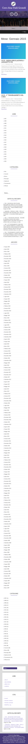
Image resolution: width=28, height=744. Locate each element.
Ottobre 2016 (7, 403)
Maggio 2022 (7, 315)
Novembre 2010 (7, 519)
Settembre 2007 (7, 578)
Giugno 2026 (7, 246)
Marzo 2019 (6, 346)
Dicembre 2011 (7, 504)
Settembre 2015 (7, 424)
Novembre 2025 (7, 258)
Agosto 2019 (7, 339)
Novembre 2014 (7, 443)
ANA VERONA (8, 682)
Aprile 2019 (6, 343)
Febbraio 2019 (7, 348)
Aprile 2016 (6, 410)
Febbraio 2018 (7, 367)
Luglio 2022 (6, 313)
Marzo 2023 (6, 303)
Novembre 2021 (7, 322)
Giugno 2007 (7, 580)
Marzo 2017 (6, 391)
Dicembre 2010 (7, 516)
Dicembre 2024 (7, 270)
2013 (5, 132)
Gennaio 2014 (7, 462)
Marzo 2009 (6, 552)
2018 (5, 144)
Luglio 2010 (6, 528)
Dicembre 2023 (7, 289)
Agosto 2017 (7, 381)
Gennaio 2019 (7, 351)
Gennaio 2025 (7, 268)
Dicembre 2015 (7, 417)
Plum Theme (16, 735)
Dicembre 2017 (7, 372)
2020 (5, 149)
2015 (5, 137)
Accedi (6, 698)
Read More (4, 74)
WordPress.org (8, 704)
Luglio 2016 (6, 405)
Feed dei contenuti (9, 700)
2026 (5, 643)
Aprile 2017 (6, 388)
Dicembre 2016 (7, 398)
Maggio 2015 (7, 431)
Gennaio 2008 (7, 571)
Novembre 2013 (7, 467)
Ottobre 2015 (7, 422)
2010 (5, 125)
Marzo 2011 (6, 512)
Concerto (6, 174)
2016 (5, 140)
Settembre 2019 (7, 336)
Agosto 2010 (7, 526)
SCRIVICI (7, 686)
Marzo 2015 (6, 436)
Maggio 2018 (7, 362)
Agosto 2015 (7, 426)
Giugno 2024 (7, 280)
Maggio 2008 (7, 566)
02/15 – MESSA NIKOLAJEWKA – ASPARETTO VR (13, 61)
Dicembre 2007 (7, 573)
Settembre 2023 (7, 294)
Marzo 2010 (6, 531)
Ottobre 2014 (7, 445)
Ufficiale (6, 185)
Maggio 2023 (7, 301)
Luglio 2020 (6, 325)
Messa (5, 176)
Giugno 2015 (7, 429)
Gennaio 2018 (7, 369)
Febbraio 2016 (7, 412)
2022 (5, 154)
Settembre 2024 (7, 277)
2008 (5, 121)
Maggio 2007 (7, 583)
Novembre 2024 (7, 272)
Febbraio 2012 (7, 500)
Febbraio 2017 (7, 393)
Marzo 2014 (6, 457)
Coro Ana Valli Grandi (14, 7)
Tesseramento (7, 183)
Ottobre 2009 (7, 540)
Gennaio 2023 (7, 308)
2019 (5, 147)
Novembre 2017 (7, 374)
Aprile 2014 (6, 455)
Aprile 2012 (6, 495)
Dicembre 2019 (7, 332)
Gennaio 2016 (7, 415)
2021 (5, 151)
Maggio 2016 (7, 407)
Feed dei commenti (9, 702)
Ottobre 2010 (7, 521)
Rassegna (6, 178)
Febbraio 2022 (7, 320)
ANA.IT (6, 679)
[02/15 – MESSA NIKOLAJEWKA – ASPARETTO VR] (13, 51)
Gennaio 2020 (7, 329)
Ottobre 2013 (7, 469)
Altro (5, 171)
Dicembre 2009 (7, 535)
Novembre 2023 (7, 291)
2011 (5, 128)
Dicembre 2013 (7, 464)
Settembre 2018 (7, 360)
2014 (5, 135)
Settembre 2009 (7, 542)
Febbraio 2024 (7, 284)
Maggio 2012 (7, 493)
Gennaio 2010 (7, 533)
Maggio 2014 (7, 452)
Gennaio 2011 (7, 514)
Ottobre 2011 (7, 507)
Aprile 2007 (6, 585)
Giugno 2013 (7, 471)
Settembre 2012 (7, 488)
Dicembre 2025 (7, 256)
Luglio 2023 (6, 296)
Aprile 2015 (6, 434)
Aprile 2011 (6, 509)
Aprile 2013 (6, 476)
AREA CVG (7, 684)
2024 (5, 158)
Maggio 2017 (7, 386)
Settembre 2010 (7, 523)
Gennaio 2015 (7, 438)
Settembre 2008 (7, 561)
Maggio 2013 (7, 474)
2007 (5, 118)
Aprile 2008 (6, 568)
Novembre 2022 (7, 310)
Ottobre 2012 (7, 486)
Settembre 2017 (7, 379)
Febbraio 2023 (7, 306)
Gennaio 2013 (7, 478)
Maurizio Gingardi (18, 64)
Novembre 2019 (7, 334)
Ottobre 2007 (7, 576)
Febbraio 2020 (7, 327)
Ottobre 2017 (7, 377)
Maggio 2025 (7, 261)
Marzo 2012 (6, 497)
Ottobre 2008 (7, 559)
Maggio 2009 (7, 549)
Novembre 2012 (7, 483)
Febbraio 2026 (7, 254)
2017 (5, 142)
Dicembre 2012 (7, 481)
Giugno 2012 (7, 490)
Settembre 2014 (7, 448)
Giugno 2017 (7, 384)
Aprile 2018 (6, 365)
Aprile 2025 (6, 263)
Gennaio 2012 (7, 502)
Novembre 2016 (7, 400)
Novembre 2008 (7, 557)
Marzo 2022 (6, 317)
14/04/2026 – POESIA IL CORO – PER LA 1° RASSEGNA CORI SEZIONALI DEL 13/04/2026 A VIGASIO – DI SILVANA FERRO (13, 213)
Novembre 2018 (7, 355)
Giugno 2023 (7, 299)
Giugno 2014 (7, 450)
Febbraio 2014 (7, 460)
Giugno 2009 (7, 547)
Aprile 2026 (6, 249)
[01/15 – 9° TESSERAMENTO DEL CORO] (13, 85)
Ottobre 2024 (7, 275)
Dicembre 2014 (7, 441)
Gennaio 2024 (7, 287)
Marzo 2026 (6, 251)
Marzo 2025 (6, 265)
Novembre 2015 (7, 419)
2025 (5, 161)
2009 (5, 123)
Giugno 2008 (7, 564)
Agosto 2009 (7, 545)
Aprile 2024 (6, 282)
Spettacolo (6, 181)
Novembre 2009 (7, 538)
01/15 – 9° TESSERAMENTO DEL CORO (12, 96)
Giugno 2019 (7, 341)
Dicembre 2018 (7, 353)
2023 (5, 156)
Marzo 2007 (6, 587)
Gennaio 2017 (7, 396)
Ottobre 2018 (7, 358)
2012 (5, 130)
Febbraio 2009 (7, 554)
